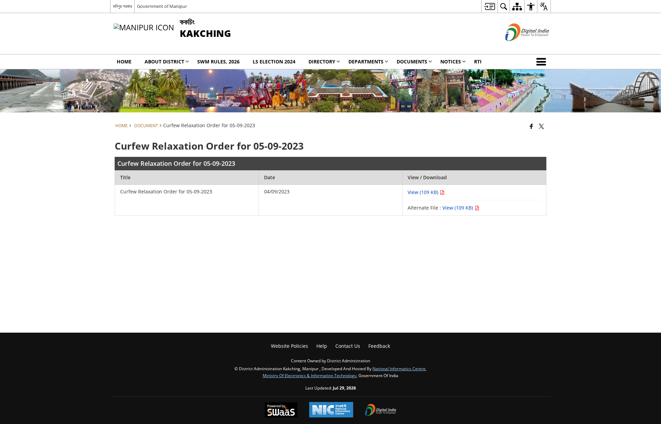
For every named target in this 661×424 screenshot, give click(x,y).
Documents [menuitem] (412, 61)
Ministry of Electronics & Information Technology (309, 375)
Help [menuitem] (321, 346)
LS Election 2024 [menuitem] (274, 61)
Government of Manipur (162, 6)
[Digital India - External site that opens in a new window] (518, 46)
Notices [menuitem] (450, 61)
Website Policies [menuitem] (289, 346)
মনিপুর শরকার (122, 6)
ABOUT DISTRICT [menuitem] (164, 61)
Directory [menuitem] (321, 61)
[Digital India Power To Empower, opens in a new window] (381, 410)
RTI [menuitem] (478, 61)
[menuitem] (489, 6)
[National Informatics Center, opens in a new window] (331, 410)
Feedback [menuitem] (379, 346)
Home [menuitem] (124, 61)
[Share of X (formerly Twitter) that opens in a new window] (541, 126)
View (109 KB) (424, 192)
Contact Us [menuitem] (347, 346)
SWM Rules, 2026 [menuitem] (218, 61)
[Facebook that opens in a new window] (531, 126)
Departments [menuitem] (366, 61)
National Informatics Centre (399, 368)
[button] (542, 61)
